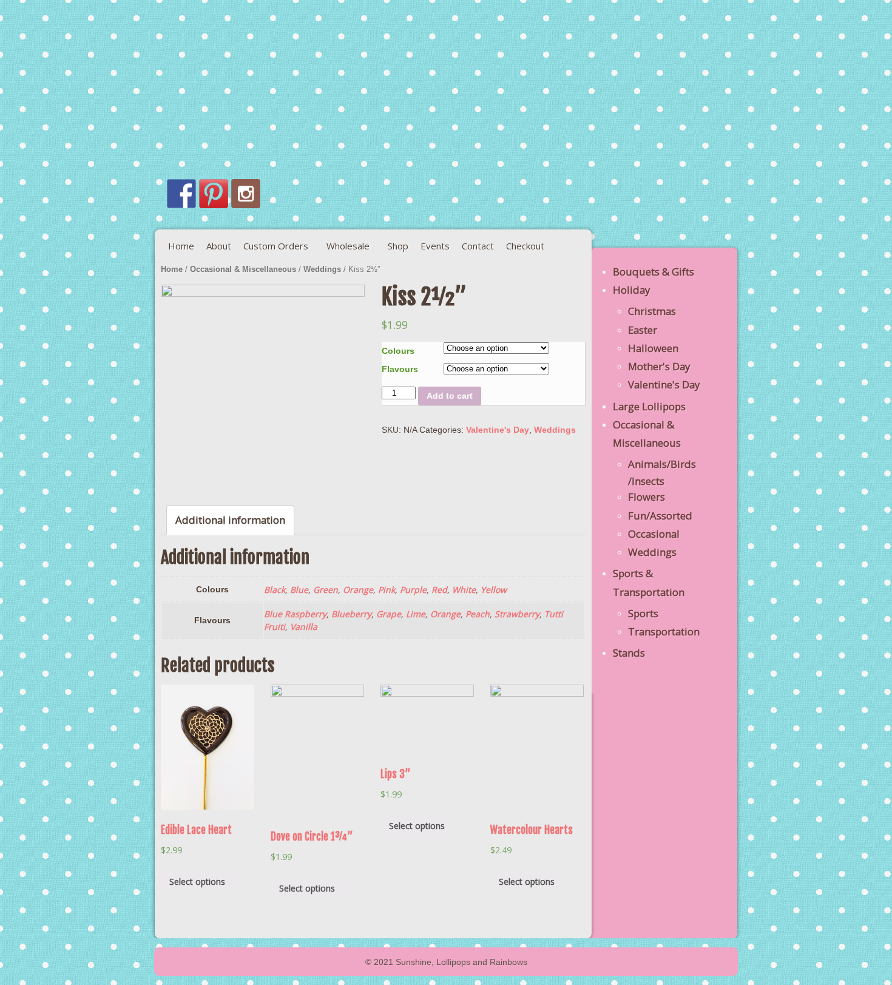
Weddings (322, 269)
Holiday (631, 290)
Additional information (230, 520)
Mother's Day (659, 366)
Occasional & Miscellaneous (243, 269)
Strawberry (517, 614)
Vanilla (303, 626)
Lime (415, 614)
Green (325, 589)
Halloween (653, 348)
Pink (386, 589)
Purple (413, 589)
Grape (388, 614)
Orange (358, 589)
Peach (477, 614)
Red (439, 589)
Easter (642, 330)
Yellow (494, 589)
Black (274, 589)
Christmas (652, 311)
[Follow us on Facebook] (181, 193)
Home (172, 269)
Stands (629, 653)
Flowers (646, 497)
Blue (299, 589)
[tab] (230, 520)
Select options (197, 881)
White (464, 589)
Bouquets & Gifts (653, 272)
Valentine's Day (497, 430)
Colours (398, 351)
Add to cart (450, 396)
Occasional (654, 534)
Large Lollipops (649, 406)
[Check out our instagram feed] (245, 193)
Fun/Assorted (660, 516)
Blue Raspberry (295, 614)
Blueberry (351, 614)
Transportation (664, 631)
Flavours (400, 369)
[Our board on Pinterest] (213, 193)
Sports (643, 613)
